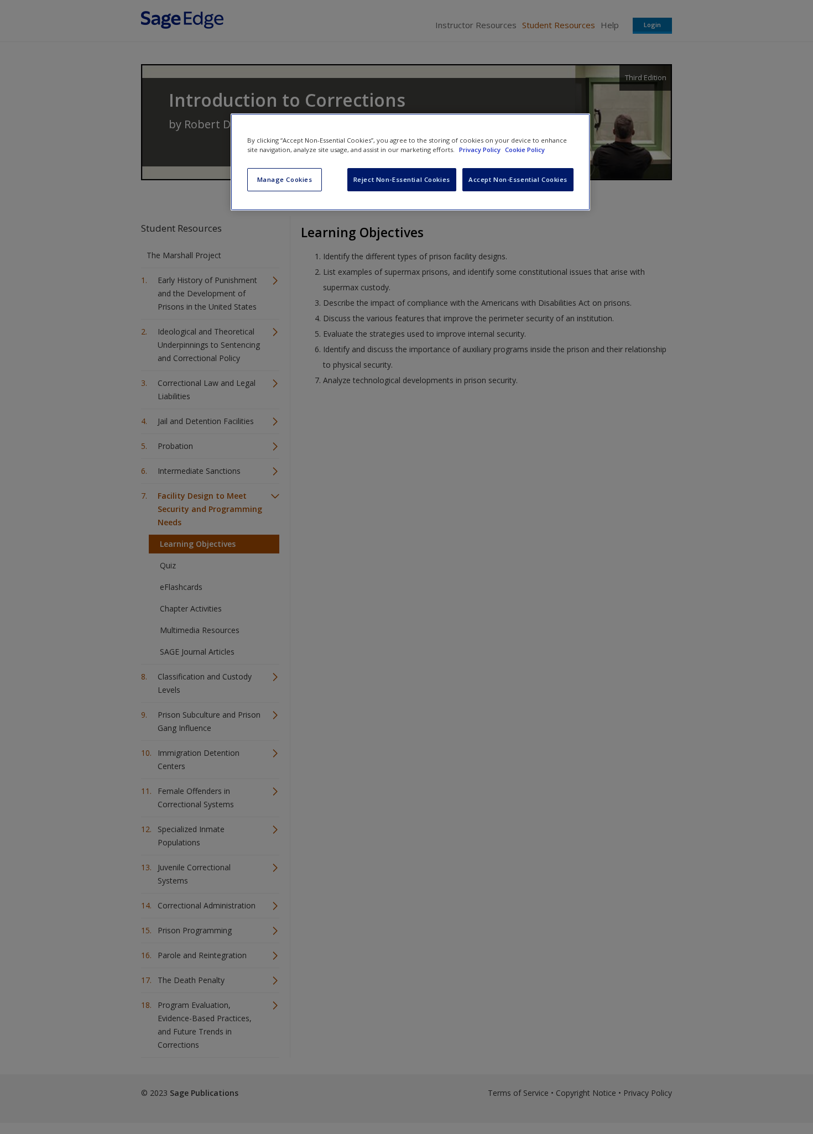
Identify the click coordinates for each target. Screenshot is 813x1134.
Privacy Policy (480, 149)
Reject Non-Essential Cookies (401, 179)
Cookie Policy (525, 149)
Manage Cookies (284, 179)
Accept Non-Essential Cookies (517, 179)
